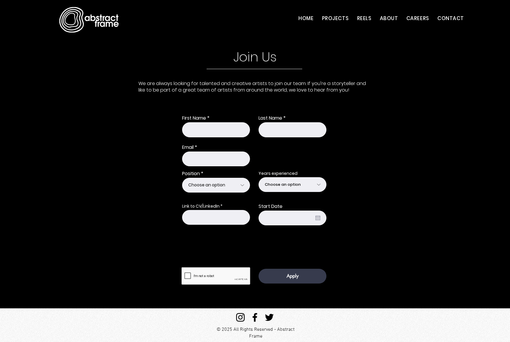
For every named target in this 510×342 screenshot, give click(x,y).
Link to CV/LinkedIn (201, 206)
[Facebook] (255, 317)
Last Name (270, 118)
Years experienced (278, 173)
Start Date (270, 206)
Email (188, 147)
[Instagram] (240, 317)
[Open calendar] (318, 218)
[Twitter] (269, 317)
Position (191, 173)
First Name (194, 118)
